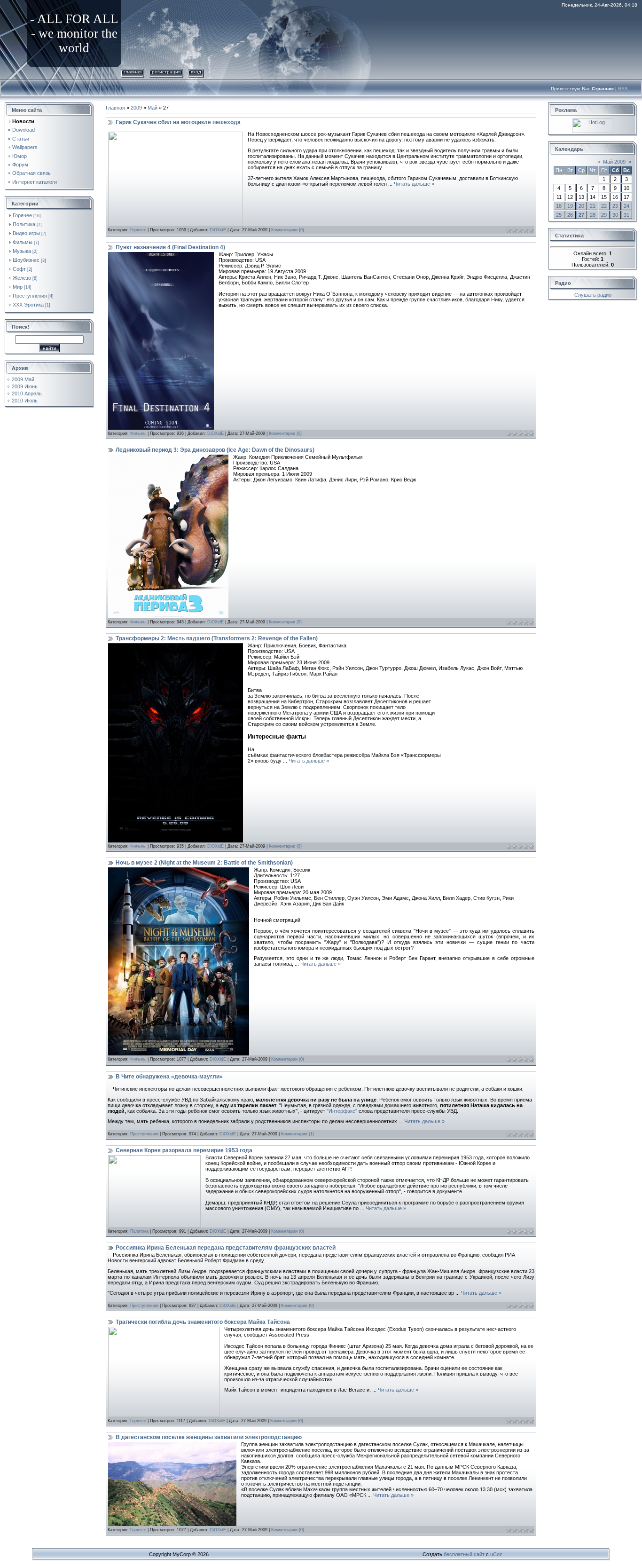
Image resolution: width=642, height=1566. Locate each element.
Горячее (22, 215)
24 (626, 206)
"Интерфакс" (342, 1111)
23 (615, 206)
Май (152, 107)
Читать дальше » (414, 184)
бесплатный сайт (464, 1554)
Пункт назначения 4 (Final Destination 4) (170, 247)
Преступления (30, 296)
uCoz (496, 1554)
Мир (18, 287)
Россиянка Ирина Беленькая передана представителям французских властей (226, 1247)
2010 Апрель (27, 393)
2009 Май (23, 379)
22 (604, 206)
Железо (22, 278)
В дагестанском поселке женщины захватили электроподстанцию (209, 1437)
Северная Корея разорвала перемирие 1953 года (184, 1150)
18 (559, 206)
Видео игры (26, 233)
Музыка (22, 251)
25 (559, 215)
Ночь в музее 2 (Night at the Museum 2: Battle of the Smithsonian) (204, 862)
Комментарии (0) (287, 230)
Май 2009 (614, 162)
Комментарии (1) (297, 1134)
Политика (24, 224)
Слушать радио (592, 295)
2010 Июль (25, 400)
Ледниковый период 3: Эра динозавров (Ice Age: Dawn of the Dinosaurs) (215, 450)
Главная (132, 71)
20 (581, 206)
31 (626, 215)
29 (604, 215)
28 (592, 215)
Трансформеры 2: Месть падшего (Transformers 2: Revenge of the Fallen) (217, 638)
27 (581, 215)
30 (615, 215)
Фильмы (22, 242)
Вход (196, 71)
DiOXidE (218, 230)
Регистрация (166, 71)
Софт (19, 269)
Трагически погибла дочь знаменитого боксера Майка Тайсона (203, 1322)
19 (570, 206)
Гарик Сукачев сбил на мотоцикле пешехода (178, 122)
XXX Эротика (28, 304)
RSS (623, 88)
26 (570, 215)
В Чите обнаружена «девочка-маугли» (169, 1076)
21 (592, 206)
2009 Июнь (25, 386)
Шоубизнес (26, 260)
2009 (136, 107)
